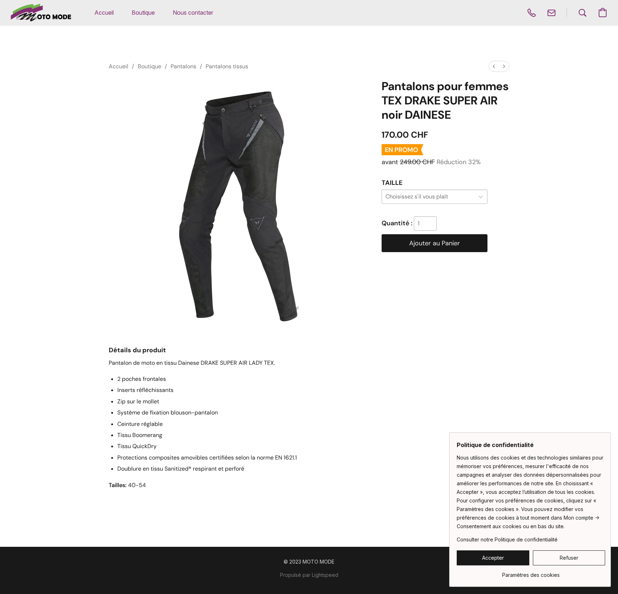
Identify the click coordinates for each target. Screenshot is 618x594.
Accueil (118, 66)
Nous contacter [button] (193, 12)
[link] (531, 572)
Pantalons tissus (227, 66)
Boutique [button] (143, 12)
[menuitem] (494, 66)
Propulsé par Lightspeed (309, 575)
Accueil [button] (104, 12)
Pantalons (183, 66)
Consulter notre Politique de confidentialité (507, 539)
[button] (41, 12)
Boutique (149, 66)
